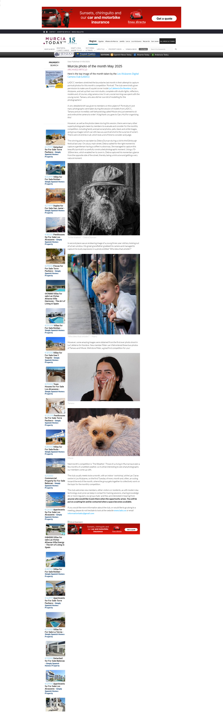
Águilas (101, 41)
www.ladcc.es (120, 510)
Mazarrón (146, 41)
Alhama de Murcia (111, 41)
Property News (115, 49)
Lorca (128, 41)
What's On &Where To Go (76, 49)
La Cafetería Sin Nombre (120, 88)
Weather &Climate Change (63, 49)
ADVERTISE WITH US (63, 32)
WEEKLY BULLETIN (78, 32)
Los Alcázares (136, 41)
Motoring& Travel (90, 49)
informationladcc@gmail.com (81, 513)
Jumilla (121, 41)
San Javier (155, 41)
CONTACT (52, 32)
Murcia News (49, 49)
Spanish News (131, 49)
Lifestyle (101, 49)
